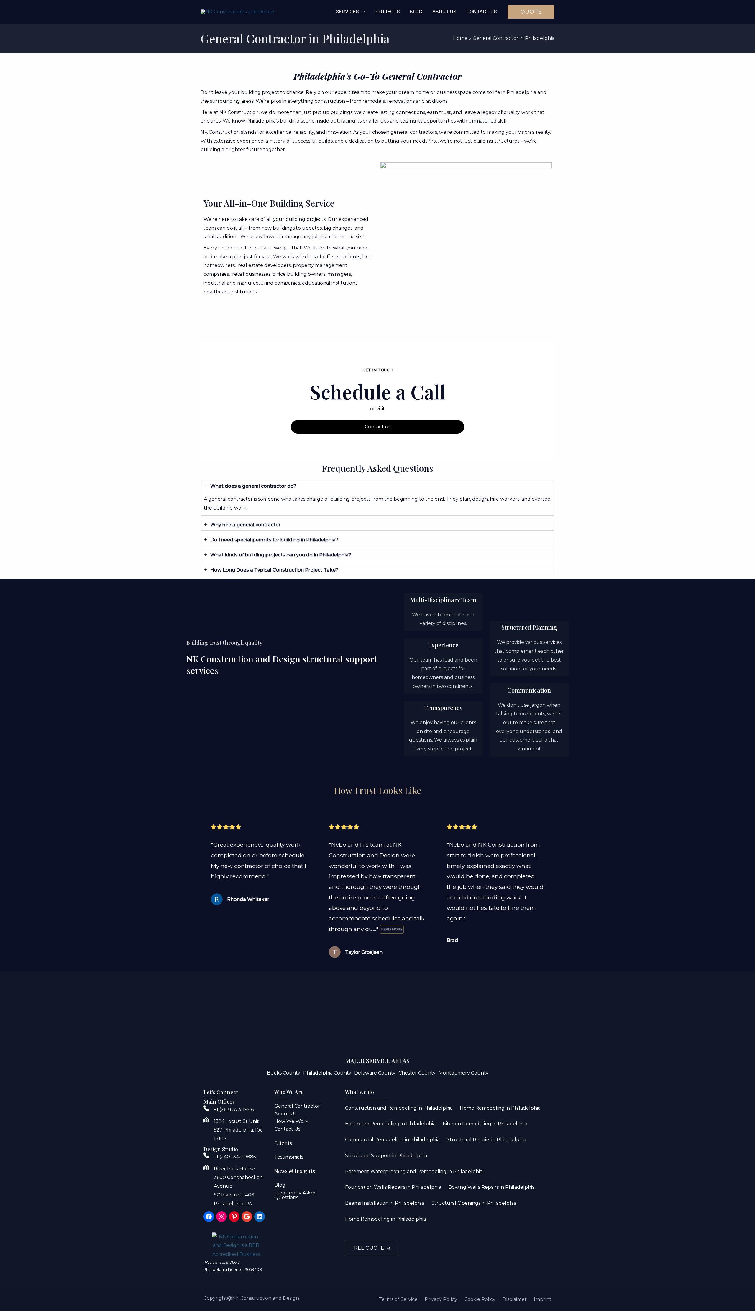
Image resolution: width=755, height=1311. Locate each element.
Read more (391, 929)
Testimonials (288, 1157)
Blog (279, 1185)
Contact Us (287, 1129)
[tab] (377, 497)
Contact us (377, 427)
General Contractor (297, 1106)
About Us (285, 1113)
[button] (362, 12)
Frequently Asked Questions (295, 1195)
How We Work (291, 1121)
